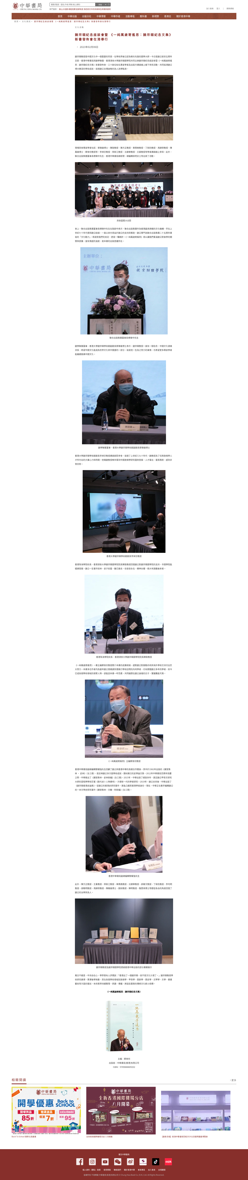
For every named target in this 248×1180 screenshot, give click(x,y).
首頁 (16, 21)
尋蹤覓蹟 (72, 9)
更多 (233, 1080)
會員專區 (141, 1169)
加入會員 (210, 8)
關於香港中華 (129, 1169)
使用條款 (107, 1169)
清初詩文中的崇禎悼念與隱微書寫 (97, 9)
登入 (218, 8)
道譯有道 (79, 9)
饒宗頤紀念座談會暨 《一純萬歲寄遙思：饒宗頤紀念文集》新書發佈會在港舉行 (72, 21)
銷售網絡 (230, 8)
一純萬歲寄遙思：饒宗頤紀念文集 (124, 991)
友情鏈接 (161, 1169)
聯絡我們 (117, 1169)
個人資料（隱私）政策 (92, 1169)
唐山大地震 (63, 9)
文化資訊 (26, 21)
